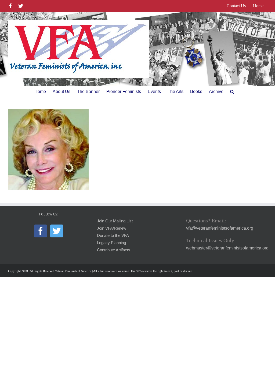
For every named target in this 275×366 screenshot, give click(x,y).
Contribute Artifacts (113, 250)
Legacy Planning (111, 243)
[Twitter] (56, 231)
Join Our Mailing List (115, 221)
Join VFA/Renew (111, 228)
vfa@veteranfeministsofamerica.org (219, 228)
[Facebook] (40, 231)
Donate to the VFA (113, 235)
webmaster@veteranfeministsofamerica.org (227, 248)
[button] (232, 91)
